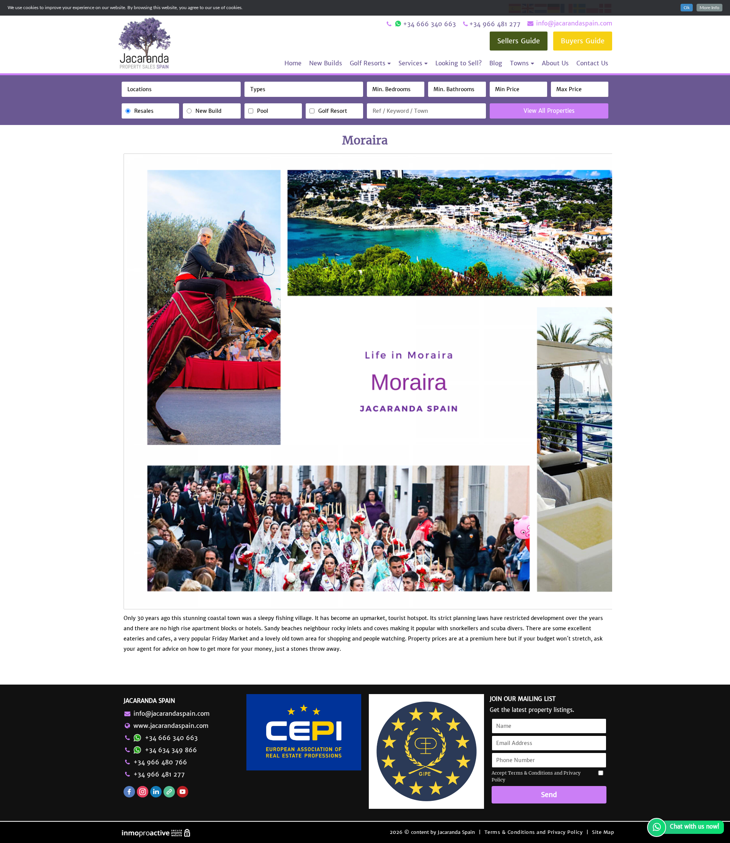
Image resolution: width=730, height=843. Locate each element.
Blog (495, 63)
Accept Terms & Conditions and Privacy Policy (536, 776)
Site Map (603, 832)
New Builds (325, 63)
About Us (555, 63)
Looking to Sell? (458, 63)
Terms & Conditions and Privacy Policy (533, 832)
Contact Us (592, 63)
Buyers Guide (583, 40)
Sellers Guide (518, 40)
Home (293, 63)
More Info (709, 7)
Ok (687, 7)
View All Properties (549, 110)
